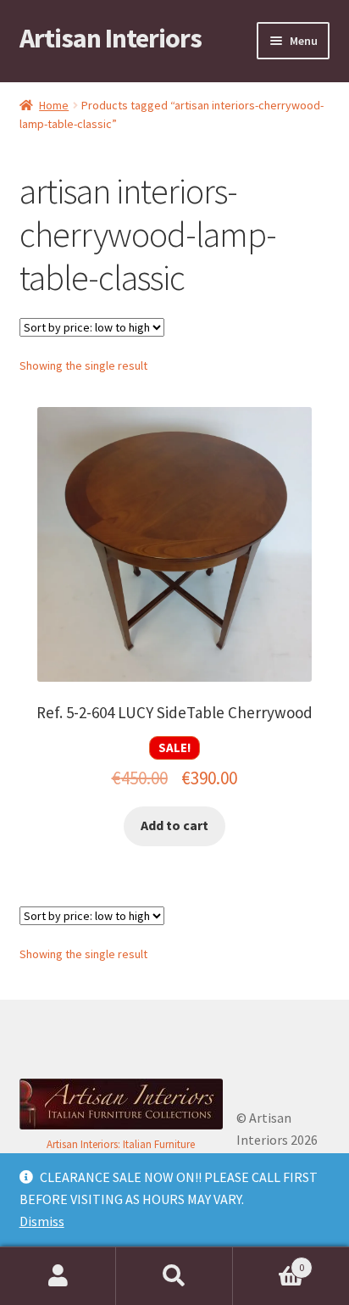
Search (174, 1276)
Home (54, 105)
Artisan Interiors (110, 38)
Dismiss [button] (41, 1221)
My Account (58, 1276)
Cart (269, 1261)
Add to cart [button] (174, 825)
